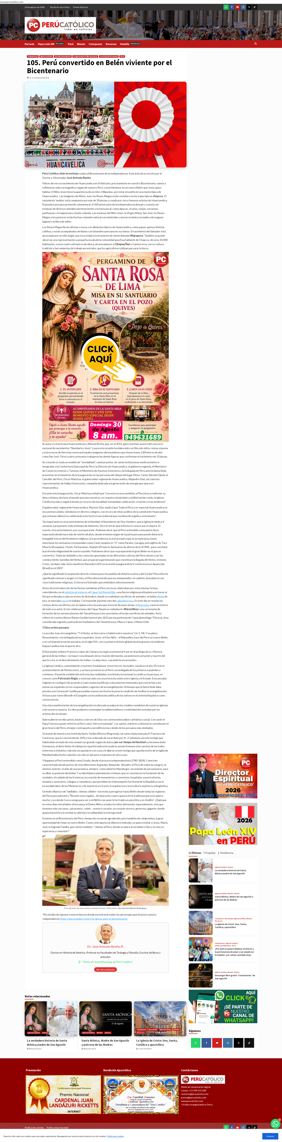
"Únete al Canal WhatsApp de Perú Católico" (107, 961)
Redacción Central (35, 1049)
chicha (160, 596)
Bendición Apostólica (60, 7)
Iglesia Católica (46, 56)
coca (64, 600)
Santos (45, 1033)
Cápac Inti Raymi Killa (103, 592)
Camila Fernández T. (145, 1049)
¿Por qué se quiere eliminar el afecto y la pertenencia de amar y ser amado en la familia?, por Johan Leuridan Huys (234, 951)
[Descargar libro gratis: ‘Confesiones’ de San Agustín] (201, 975)
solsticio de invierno (76, 592)
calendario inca (125, 600)
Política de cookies (115, 1136)
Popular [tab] (210, 853)
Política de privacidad (57, 1127)
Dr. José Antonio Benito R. (39, 78)
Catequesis (95, 44)
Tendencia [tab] (226, 853)
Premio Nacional (80, 7)
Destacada (153, 1029)
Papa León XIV (51, 44)
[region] (141, 1135)
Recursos (111, 44)
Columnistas (33, 56)
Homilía (130, 44)
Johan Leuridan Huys (223, 946)
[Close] (279, 1131)
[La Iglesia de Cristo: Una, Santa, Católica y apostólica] (160, 1018)
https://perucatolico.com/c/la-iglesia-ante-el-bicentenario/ (94, 918)
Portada (29, 44)
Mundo (81, 44)
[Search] (255, 43)
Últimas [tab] (196, 853)
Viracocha (143, 605)
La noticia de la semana (109, 56)
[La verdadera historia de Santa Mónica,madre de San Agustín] (51, 1018)
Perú (70, 44)
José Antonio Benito (63, 56)
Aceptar (270, 1136)
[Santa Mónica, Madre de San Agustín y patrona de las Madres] (105, 1018)
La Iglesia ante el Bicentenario (85, 56)
